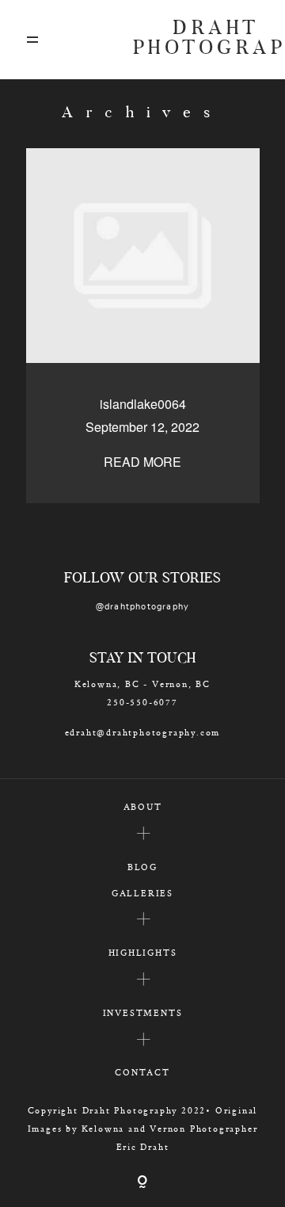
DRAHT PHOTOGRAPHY (196, 39)
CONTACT (142, 1072)
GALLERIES (142, 893)
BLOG (142, 867)
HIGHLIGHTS (142, 952)
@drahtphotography (143, 606)
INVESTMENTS (143, 1012)
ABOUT (143, 806)
